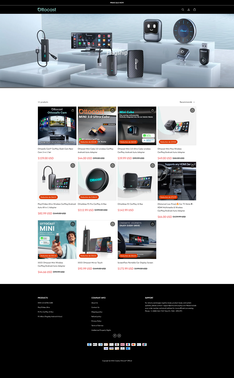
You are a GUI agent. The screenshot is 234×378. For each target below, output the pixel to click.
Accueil (116, 48)
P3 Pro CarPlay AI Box (45, 312)
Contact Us (95, 307)
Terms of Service (97, 325)
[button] (183, 9)
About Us (94, 303)
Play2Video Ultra (44, 307)
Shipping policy (96, 312)
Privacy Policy (96, 321)
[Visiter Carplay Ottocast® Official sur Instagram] (119, 336)
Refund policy (96, 316)
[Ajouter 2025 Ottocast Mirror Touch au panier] (112, 224)
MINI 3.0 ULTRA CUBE (45, 303)
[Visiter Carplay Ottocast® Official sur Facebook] (115, 336)
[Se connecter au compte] (188, 9)
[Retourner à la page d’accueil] (52, 9)
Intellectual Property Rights (101, 330)
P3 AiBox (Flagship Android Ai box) (50, 316)
